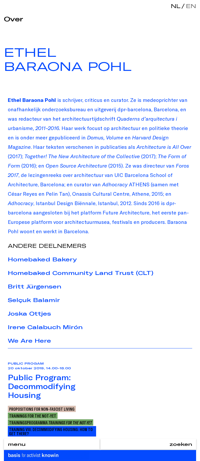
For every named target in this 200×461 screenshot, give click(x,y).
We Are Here (29, 340)
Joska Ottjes (29, 313)
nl (175, 6)
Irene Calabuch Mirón (45, 327)
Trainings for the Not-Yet (32, 416)
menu (17, 444)
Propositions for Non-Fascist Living (41, 409)
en (190, 6)
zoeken (181, 444)
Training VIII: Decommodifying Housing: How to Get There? (51, 431)
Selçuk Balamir (34, 300)
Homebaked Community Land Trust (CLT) (80, 273)
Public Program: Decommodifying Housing (42, 386)
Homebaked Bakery (42, 259)
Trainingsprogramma (50, 422)
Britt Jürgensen (34, 286)
